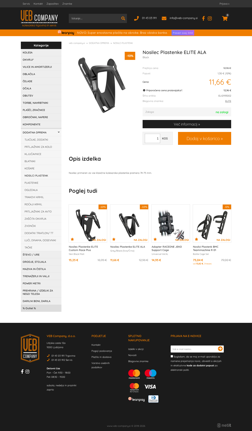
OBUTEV (28, 95)
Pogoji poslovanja (102, 350)
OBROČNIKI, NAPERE (35, 117)
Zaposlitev (52, 3)
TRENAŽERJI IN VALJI (36, 276)
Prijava (224, 3)
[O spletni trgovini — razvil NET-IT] (224, 425)
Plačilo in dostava (101, 356)
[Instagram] (211, 18)
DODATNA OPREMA (34, 132)
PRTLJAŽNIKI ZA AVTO (38, 211)
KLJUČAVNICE (33, 154)
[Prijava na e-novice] (220, 349)
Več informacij (185, 124)
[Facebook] (205, 18)
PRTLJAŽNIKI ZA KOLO (38, 147)
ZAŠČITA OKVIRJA (35, 218)
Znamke (67, 3)
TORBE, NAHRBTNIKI (35, 102)
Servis (26, 3)
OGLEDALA (31, 190)
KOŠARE (29, 168)
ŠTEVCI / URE (31, 254)
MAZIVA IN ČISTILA (34, 269)
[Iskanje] (123, 18)
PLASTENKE (31, 182)
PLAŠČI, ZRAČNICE (34, 110)
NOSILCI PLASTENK (36, 175)
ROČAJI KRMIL (33, 204)
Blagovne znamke (138, 361)
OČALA (27, 88)
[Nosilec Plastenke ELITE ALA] (102, 85)
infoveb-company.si (184, 18)
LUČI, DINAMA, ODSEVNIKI (40, 240)
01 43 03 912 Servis (61, 359)
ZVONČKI (30, 226)
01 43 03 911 (149, 18)
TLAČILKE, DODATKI (36, 139)
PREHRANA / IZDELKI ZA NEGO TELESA (38, 292)
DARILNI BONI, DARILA (36, 301)
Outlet (29, 308)
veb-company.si (77, 43)
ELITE (228, 101)
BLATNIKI (30, 161)
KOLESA (27, 52)
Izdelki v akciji (136, 349)
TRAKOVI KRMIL (34, 197)
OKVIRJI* (28, 59)
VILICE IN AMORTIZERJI (37, 67)
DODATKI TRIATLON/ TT (39, 233)
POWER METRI (32, 283)
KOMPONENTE (31, 124)
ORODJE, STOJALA (34, 262)
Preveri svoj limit (183, 32)
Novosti (132, 355)
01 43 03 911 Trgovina (63, 355)
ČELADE (27, 81)
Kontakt (38, 3)
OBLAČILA (29, 74)
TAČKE (28, 247)
